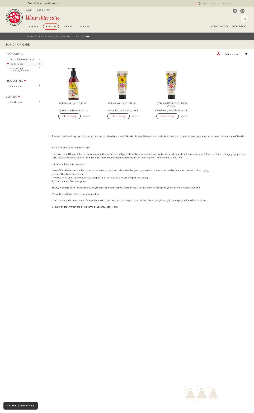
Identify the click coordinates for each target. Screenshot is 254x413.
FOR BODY (51, 26)
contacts (225, 3)
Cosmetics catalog (44, 36)
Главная (29, 36)
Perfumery (44, 10)
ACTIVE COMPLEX (219, 26)
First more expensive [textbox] (235, 54)
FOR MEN (84, 26)
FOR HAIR (68, 26)
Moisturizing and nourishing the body (25, 69)
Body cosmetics (64, 36)
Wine (29, 10)
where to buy (210, 3)
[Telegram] (235, 11)
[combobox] (232, 54)
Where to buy (69, 116)
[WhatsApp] (242, 11)
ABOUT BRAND (239, 26)
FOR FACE (33, 26)
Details (86, 116)
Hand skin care (25, 64)
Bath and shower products (25, 59)
